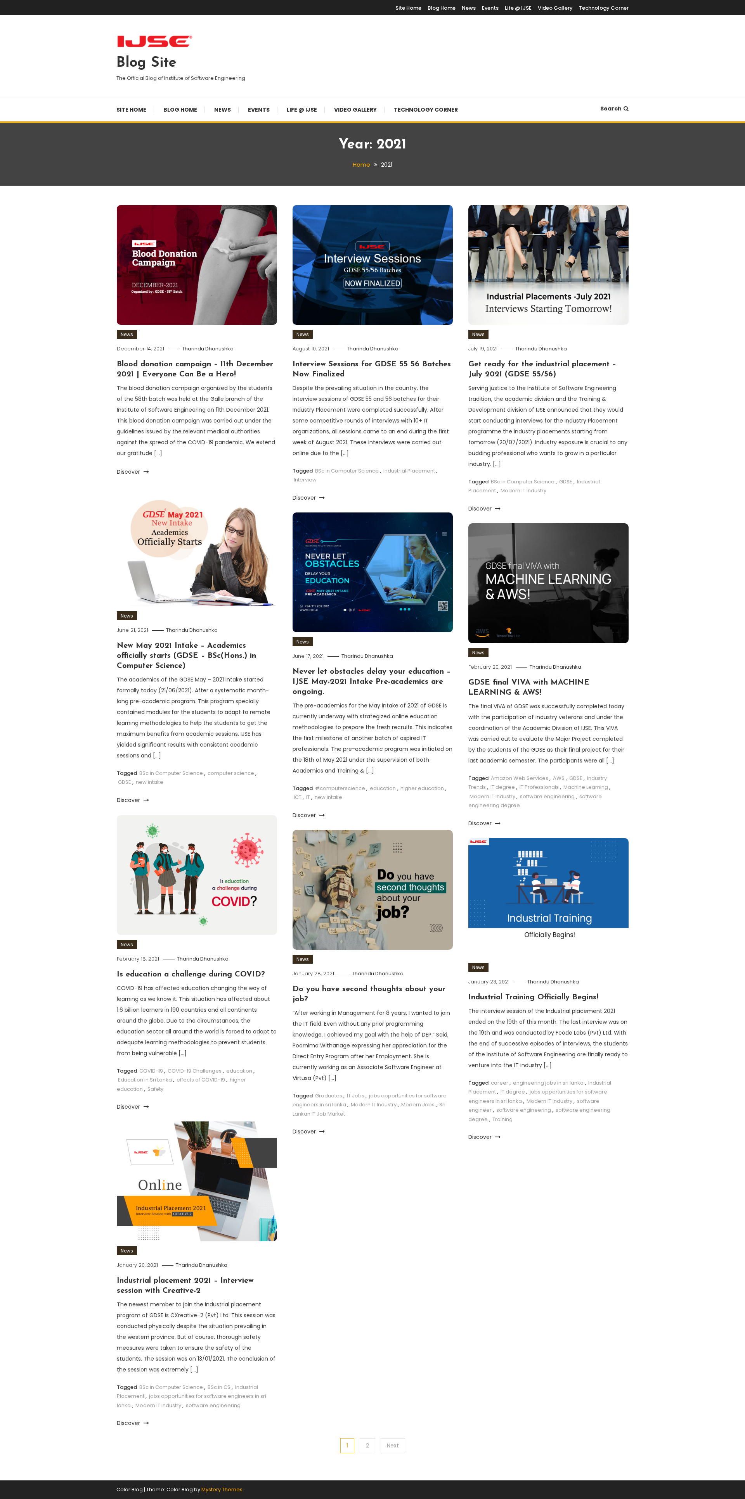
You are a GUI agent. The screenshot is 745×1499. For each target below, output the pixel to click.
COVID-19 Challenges (195, 1071)
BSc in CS (219, 1387)
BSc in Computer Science (347, 470)
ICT (297, 797)
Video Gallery (555, 8)
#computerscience (340, 788)
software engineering (547, 796)
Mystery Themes (222, 1489)
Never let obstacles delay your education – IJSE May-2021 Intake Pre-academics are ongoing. (371, 682)
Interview (305, 479)
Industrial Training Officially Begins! (533, 997)
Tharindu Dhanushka (208, 348)
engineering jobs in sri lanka (548, 1083)
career (499, 1083)
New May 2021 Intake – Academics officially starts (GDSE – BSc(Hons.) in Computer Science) (186, 656)
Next (393, 1445)
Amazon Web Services (519, 778)
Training (502, 1119)
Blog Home (442, 8)
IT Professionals (539, 787)
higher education (422, 788)
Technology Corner (604, 8)
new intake (149, 782)
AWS (559, 778)
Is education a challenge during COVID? (191, 974)
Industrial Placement (409, 470)
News (469, 8)
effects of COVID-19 (201, 1079)
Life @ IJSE (518, 8)
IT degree (502, 787)
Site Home (408, 8)
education (383, 788)
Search (611, 108)
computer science (231, 773)
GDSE (565, 481)
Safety (155, 1089)
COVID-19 (151, 1071)
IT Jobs (355, 1095)
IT (308, 797)
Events (490, 8)
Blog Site (146, 63)
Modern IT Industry (523, 490)
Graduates (328, 1095)
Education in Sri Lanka (145, 1079)
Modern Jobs (418, 1104)
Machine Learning (585, 787)
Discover (129, 472)
